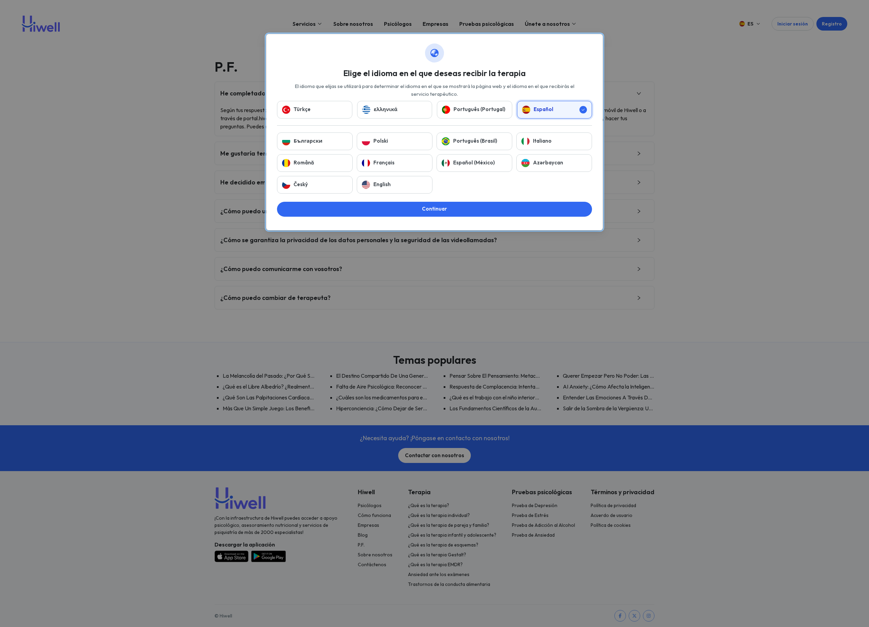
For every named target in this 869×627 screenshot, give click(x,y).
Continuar (434, 208)
